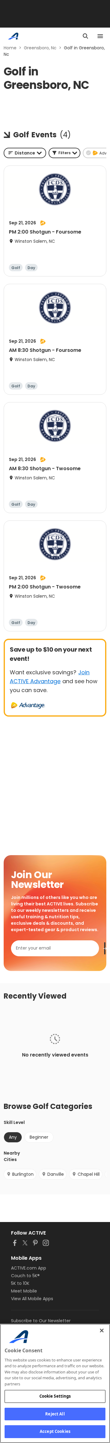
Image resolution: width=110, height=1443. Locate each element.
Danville (55, 1174)
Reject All (54, 1414)
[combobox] (25, 153)
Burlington (23, 1174)
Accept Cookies (55, 1431)
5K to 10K (20, 1283)
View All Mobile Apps (32, 1299)
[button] (64, 153)
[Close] (101, 1330)
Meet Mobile (24, 1291)
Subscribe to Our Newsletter (41, 1321)
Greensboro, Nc (40, 48)
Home (10, 48)
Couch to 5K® (25, 1276)
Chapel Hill (89, 1174)
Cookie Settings (55, 1396)
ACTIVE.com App (28, 1268)
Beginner (39, 1137)
